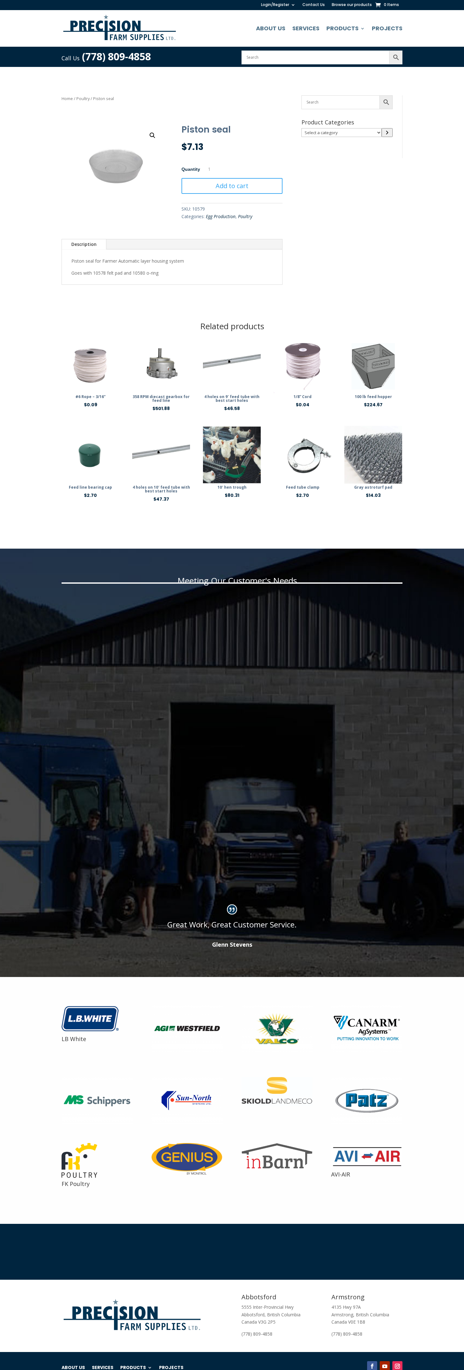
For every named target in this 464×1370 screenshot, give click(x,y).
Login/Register (275, 5)
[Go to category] (387, 132)
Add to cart (232, 186)
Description (84, 244)
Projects (387, 28)
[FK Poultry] (79, 1176)
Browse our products (352, 5)
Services (305, 28)
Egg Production (220, 216)
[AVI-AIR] (366, 1167)
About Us (270, 28)
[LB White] (94, 1031)
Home (67, 98)
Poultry (83, 98)
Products (342, 28)
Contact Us (313, 5)
